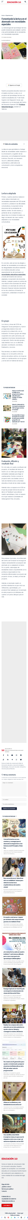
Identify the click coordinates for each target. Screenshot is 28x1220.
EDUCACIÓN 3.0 (6, 40)
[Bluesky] (21, 759)
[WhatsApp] (16, 759)
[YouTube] (12, 755)
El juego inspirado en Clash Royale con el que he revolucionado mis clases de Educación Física (14, 991)
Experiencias (9, 15)
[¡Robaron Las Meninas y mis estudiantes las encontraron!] (14, 1091)
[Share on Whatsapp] (11, 1217)
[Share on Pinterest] (8, 1217)
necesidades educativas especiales (14, 274)
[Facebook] (3, 755)
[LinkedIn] (8, 759)
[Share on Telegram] (18, 1217)
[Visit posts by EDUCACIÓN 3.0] (3, 750)
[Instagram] (16, 755)
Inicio (3, 15)
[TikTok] (3, 759)
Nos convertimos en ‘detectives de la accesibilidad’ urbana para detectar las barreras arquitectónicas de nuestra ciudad (13, 882)
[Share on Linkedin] (14, 1217)
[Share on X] (5, 1217)
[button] (3, 1)
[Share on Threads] (21, 1217)
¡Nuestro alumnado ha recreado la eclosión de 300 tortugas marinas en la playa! (18, 407)
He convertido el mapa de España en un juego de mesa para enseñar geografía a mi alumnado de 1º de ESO (18, 418)
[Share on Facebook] (1, 1217)
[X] (8, 755)
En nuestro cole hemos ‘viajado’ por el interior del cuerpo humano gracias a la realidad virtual (14, 919)
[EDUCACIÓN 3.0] (14, 1)
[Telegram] (12, 759)
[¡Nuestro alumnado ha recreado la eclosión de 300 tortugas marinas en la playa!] (7, 408)
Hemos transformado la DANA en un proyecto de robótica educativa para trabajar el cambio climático (18, 395)
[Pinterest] (21, 755)
